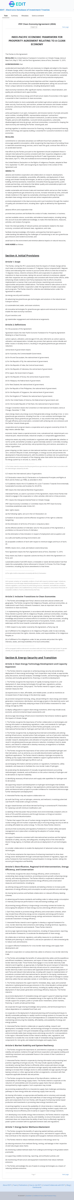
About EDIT (7, 1185)
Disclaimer (29, 1196)
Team (15, 1185)
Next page (65, 27)
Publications (23, 1185)
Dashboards (37, 1187)
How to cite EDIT (35, 1185)
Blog (68, 1185)
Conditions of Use (38, 1196)
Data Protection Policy (50, 1196)
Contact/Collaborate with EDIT (54, 1185)
